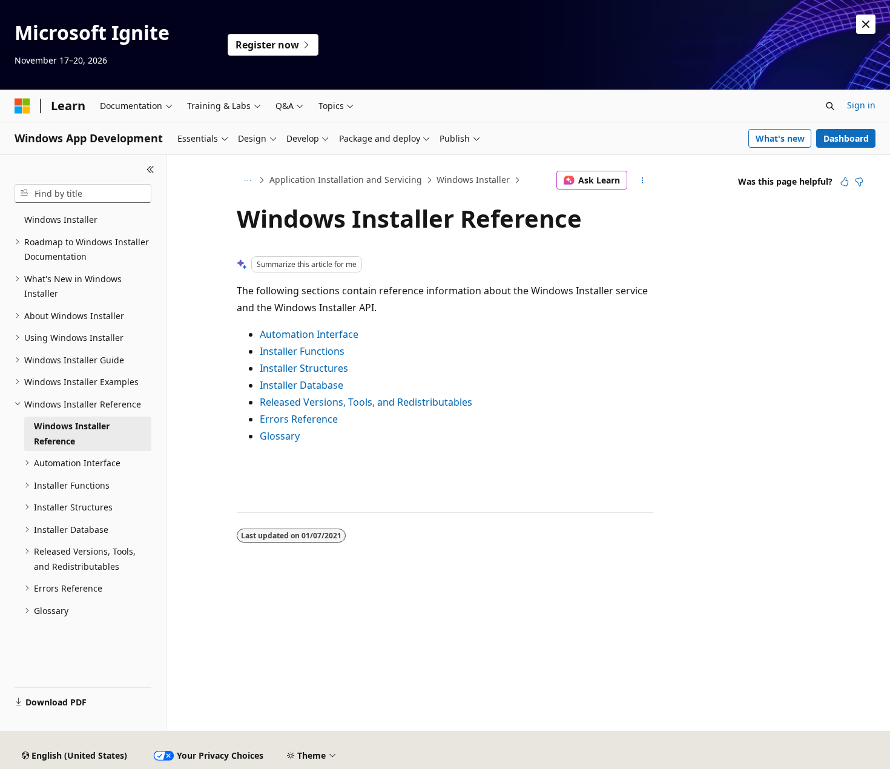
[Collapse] (150, 169)
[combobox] (83, 193)
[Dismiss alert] (865, 24)
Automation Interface (309, 334)
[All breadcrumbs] (247, 180)
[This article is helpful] (844, 181)
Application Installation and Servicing (345, 179)
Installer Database (301, 385)
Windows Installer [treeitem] (60, 219)
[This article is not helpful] (859, 181)
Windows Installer (473, 179)
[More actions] (642, 180)
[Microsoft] (22, 106)
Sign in (861, 105)
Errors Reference (299, 419)
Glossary (280, 436)
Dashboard (846, 138)
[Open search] (830, 106)
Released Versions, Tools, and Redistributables (366, 402)
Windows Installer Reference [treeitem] (72, 433)
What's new (780, 138)
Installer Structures (304, 368)
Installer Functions (302, 351)
